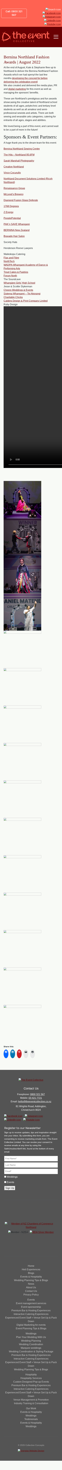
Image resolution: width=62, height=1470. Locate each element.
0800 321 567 (37, 1094)
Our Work (31, 1408)
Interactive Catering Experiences (31, 1314)
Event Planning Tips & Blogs (31, 1328)
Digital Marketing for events (31, 1325)
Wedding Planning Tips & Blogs (31, 1280)
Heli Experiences (31, 1269)
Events (10, 1182)
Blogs (31, 1273)
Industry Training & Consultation (31, 1403)
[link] (22, 148)
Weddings (12, 1177)
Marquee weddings (31, 1348)
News (31, 1284)
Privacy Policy (31, 1294)
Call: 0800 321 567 (14, 13)
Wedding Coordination (31, 1344)
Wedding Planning (31, 1340)
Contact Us (31, 1291)
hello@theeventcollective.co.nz (34, 1101)
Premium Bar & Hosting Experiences (31, 1310)
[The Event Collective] (25, 37)
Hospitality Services (31, 1378)
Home (31, 1266)
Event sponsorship (31, 1307)
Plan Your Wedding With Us (31, 1337)
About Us (31, 1287)
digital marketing (17, 89)
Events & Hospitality (31, 1276)
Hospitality (31, 1374)
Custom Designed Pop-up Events (31, 1381)
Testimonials (31, 1419)
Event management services (31, 1303)
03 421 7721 (35, 1098)
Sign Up (9, 1188)
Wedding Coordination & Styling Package (31, 1351)
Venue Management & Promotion (31, 1399)
